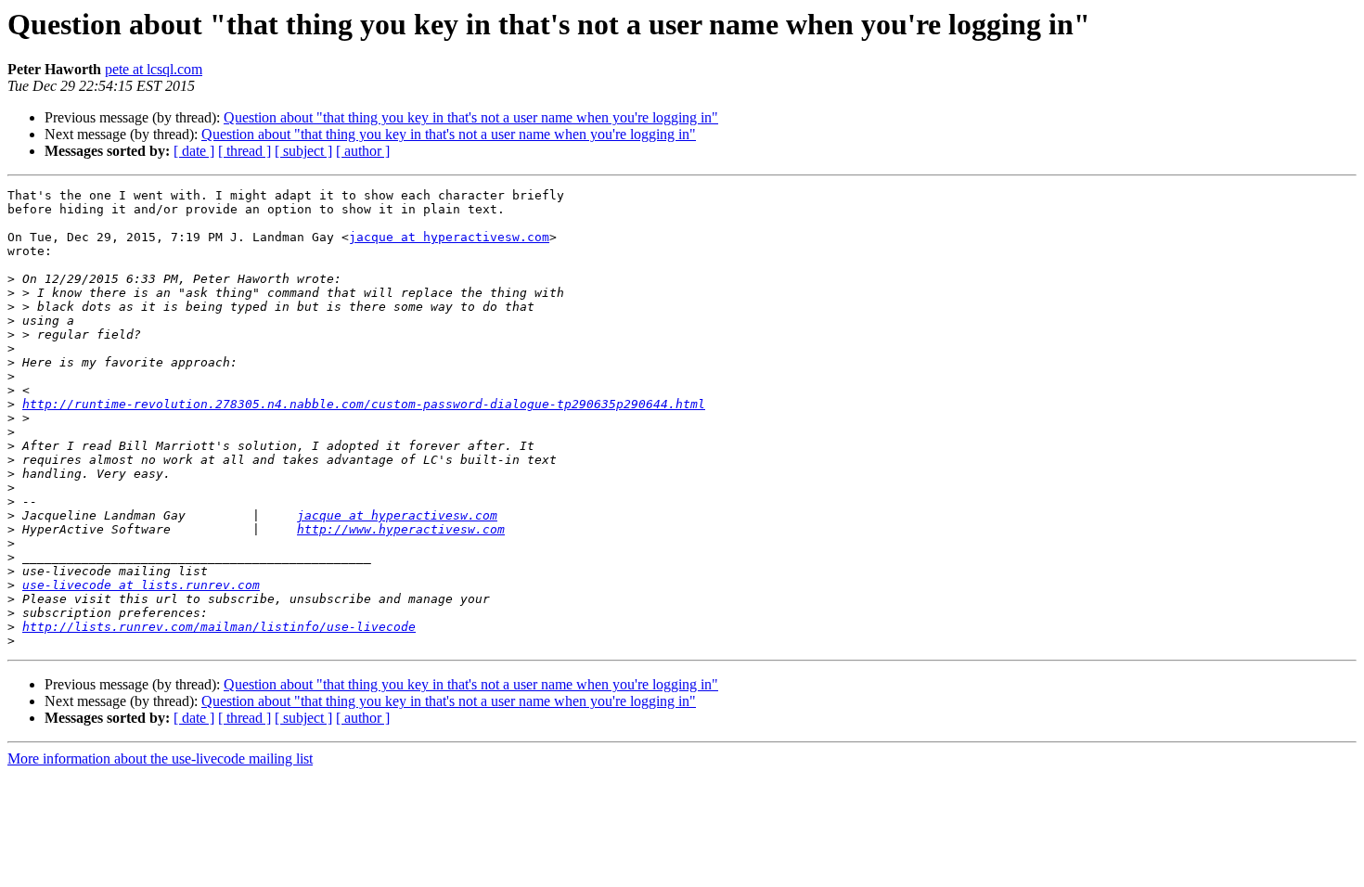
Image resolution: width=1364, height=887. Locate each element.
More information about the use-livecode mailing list (160, 758)
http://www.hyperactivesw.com (401, 529)
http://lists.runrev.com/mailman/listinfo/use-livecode (219, 627)
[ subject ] (303, 151)
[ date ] (194, 151)
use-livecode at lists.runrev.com (141, 585)
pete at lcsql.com (153, 69)
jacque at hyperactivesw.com (449, 237)
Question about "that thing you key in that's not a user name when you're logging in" (471, 117)
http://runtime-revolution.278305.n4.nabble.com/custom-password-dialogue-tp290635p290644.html (363, 404)
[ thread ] (244, 151)
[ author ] (363, 151)
